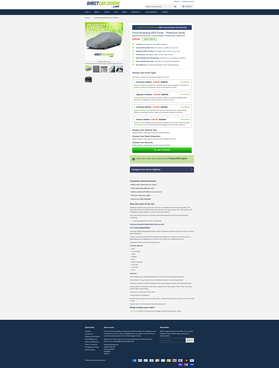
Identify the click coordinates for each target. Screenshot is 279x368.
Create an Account (188, 1)
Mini (124, 12)
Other (165, 12)
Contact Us (89, 334)
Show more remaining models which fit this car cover (147, 224)
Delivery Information (92, 336)
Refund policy (90, 350)
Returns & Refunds (92, 342)
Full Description (170, 35)
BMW (96, 12)
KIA (115, 12)
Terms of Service (91, 344)
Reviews (88, 331)
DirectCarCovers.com (97, 360)
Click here (133, 311)
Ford (106, 12)
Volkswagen (151, 12)
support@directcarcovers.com (123, 341)
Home (87, 18)
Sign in (177, 1)
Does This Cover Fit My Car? (141, 35)
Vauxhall (135, 12)
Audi (87, 12)
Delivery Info (181, 35)
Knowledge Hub (91, 339)
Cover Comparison (158, 35)
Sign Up (190, 340)
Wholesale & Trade (92, 347)
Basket (188, 6)
